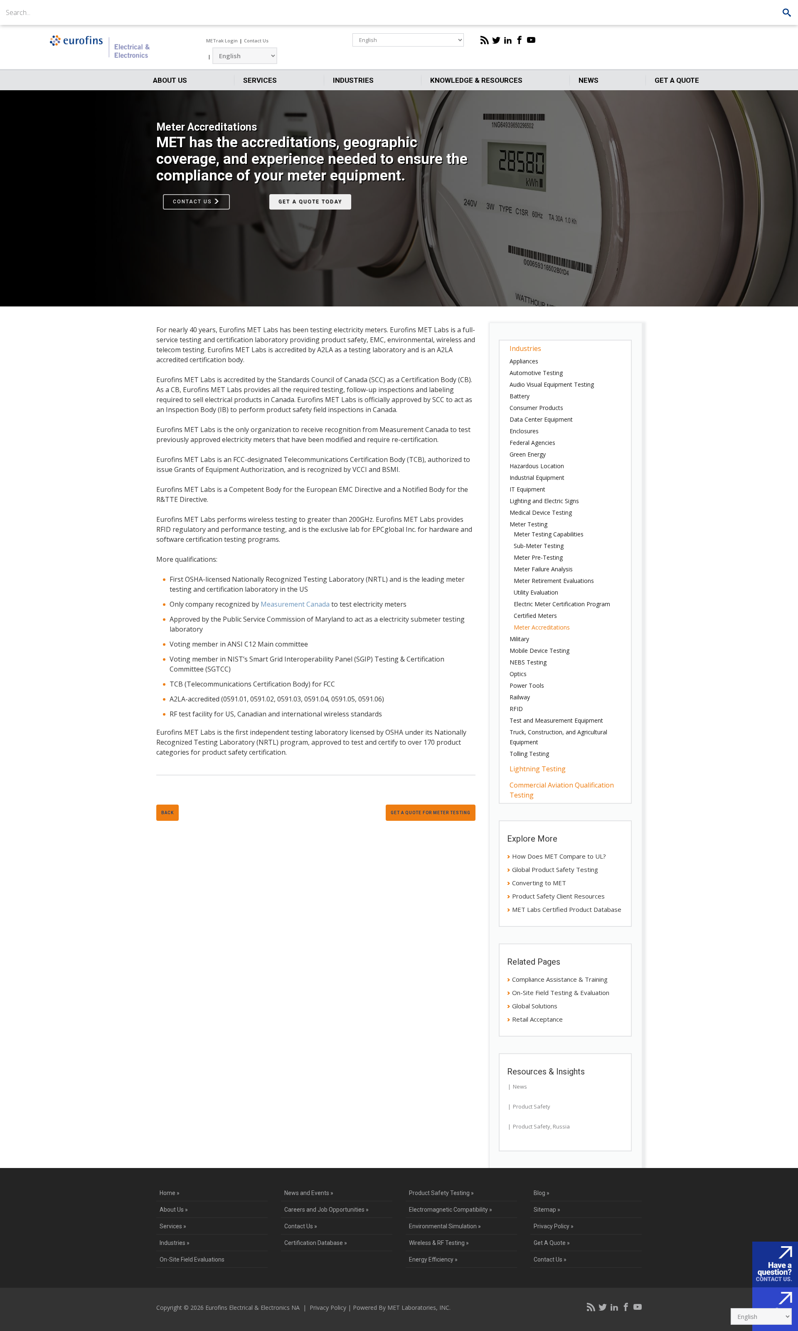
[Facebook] (519, 40)
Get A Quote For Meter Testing (430, 812)
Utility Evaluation (536, 592)
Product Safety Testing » (441, 1193)
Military (519, 639)
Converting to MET (539, 883)
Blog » (541, 1193)
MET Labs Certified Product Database (566, 909)
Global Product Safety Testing (555, 869)
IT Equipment (527, 489)
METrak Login (222, 40)
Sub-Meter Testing (539, 546)
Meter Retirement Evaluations (554, 581)
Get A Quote (677, 80)
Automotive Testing (536, 373)
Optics (518, 674)
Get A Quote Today (310, 202)
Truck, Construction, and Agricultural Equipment (558, 737)
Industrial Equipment (537, 478)
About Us (170, 80)
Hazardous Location (537, 466)
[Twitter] (496, 40)
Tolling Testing (529, 754)
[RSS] (484, 40)
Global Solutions (534, 1006)
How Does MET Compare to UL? (559, 856)
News (588, 80)
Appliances (524, 361)
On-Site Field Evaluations (192, 1259)
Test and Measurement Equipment (556, 720)
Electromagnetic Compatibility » (450, 1209)
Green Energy (528, 454)
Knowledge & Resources (476, 80)
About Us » (174, 1209)
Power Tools (527, 685)
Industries (353, 80)
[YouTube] (531, 40)
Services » (173, 1226)
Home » (170, 1193)
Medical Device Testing (541, 512)
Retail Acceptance (537, 1019)
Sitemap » (547, 1209)
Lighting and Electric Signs (544, 501)
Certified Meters (535, 616)
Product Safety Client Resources (558, 896)
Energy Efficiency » (433, 1259)
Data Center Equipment (541, 419)
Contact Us (256, 40)
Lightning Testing (538, 768)
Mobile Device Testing (539, 650)
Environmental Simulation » (445, 1226)
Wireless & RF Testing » (439, 1243)
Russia (561, 1126)
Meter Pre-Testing (538, 557)
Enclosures (524, 431)
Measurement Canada (295, 604)
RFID (516, 709)
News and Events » (308, 1193)
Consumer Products (536, 408)
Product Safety (531, 1106)
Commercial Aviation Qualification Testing (562, 790)
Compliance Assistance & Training (560, 979)
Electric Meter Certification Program (562, 604)
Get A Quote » (552, 1243)
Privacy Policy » (554, 1226)
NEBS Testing (528, 662)
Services (260, 80)
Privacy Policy (328, 1307)
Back (167, 812)
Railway (520, 697)
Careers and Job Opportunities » (326, 1209)
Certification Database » (315, 1243)
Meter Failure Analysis (543, 569)
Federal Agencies (532, 443)
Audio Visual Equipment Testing (552, 384)
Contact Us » (300, 1226)
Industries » (175, 1243)
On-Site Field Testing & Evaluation (560, 992)
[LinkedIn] (508, 40)
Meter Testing (528, 524)
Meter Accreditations (542, 627)
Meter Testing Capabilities (549, 534)
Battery (520, 396)
